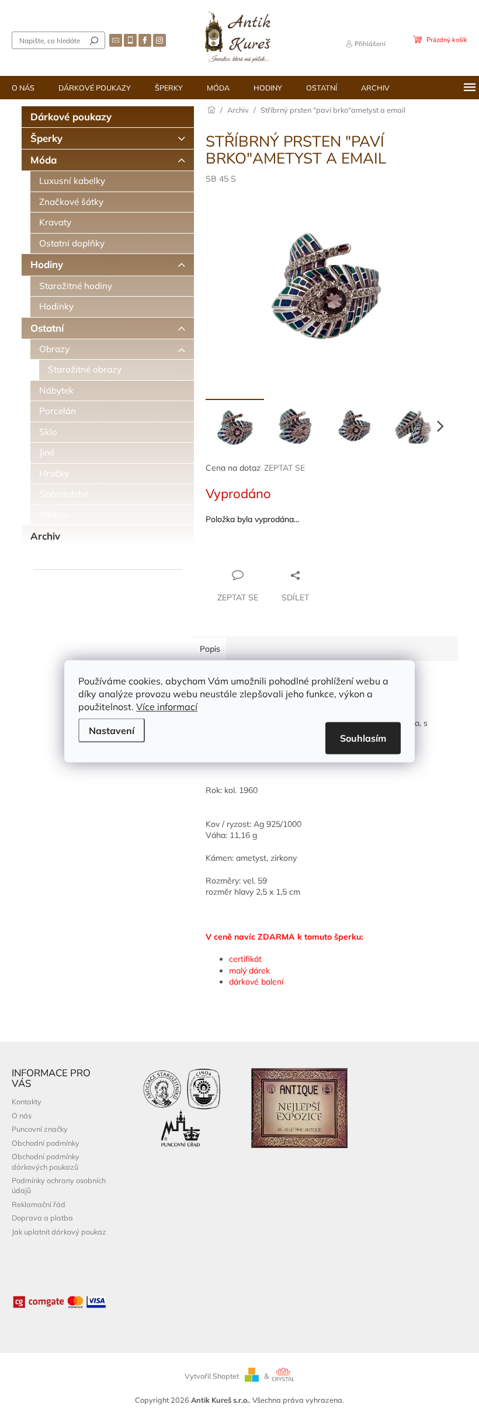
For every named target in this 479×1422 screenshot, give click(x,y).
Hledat (94, 40)
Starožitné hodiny (75, 285)
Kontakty (26, 1101)
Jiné (46, 452)
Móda (43, 160)
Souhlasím (363, 737)
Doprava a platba (42, 1217)
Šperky (46, 138)
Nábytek (56, 390)
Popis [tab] (210, 649)
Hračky (54, 473)
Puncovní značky (40, 1129)
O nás (22, 1115)
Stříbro (53, 514)
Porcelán (57, 410)
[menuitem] (23, 87)
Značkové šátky (71, 201)
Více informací (166, 706)
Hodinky (56, 306)
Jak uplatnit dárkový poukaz (59, 1231)
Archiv (45, 536)
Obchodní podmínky (45, 1143)
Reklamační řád (38, 1204)
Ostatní (47, 328)
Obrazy (54, 348)
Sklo (48, 431)
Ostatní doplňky (72, 243)
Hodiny (46, 264)
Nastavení (111, 730)
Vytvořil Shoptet (212, 1376)
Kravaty (55, 222)
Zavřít (269, 552)
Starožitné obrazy (85, 369)
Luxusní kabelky (72, 180)
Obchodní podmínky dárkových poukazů (45, 1161)
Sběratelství (63, 493)
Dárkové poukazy (71, 116)
